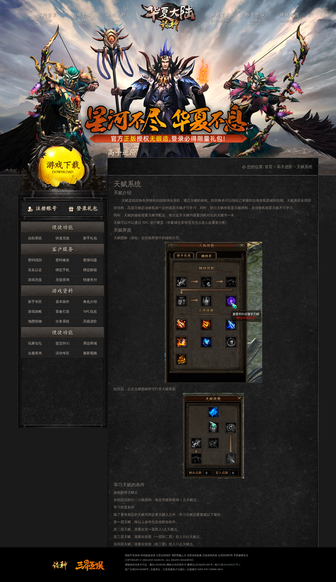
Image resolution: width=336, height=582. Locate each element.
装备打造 (62, 311)
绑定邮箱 (90, 270)
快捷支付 (90, 280)
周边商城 (90, 343)
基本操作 (62, 302)
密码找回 (35, 260)
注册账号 (45, 208)
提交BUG (63, 343)
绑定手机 (62, 270)
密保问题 (90, 260)
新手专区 (35, 302)
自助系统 (35, 238)
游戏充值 (35, 280)
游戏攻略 (35, 311)
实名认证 (35, 270)
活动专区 (62, 353)
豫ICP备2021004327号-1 (227, 564)
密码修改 (62, 260)
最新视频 (90, 353)
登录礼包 (86, 208)
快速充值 (62, 238)
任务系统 (62, 321)
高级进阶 (90, 321)
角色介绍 (90, 302)
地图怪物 (35, 321)
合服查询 (35, 353)
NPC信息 (90, 311)
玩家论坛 (35, 343)
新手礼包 (90, 238)
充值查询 (62, 280)
